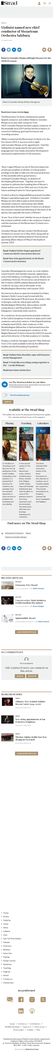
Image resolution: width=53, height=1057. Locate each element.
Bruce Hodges (38, 606)
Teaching (26, 423)
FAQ (38, 1030)
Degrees (6, 971)
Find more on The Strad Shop (27, 523)
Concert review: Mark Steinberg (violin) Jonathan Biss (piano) (30, 601)
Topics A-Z (26, 1027)
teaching (36, 414)
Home (6, 913)
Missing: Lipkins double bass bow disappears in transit (31, 738)
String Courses (9, 960)
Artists (6, 916)
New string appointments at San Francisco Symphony (30, 720)
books (42, 414)
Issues (5, 924)
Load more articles (26, 632)
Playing (9, 423)
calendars (16, 417)
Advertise (7, 964)
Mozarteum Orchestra (14, 533)
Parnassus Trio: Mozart (26, 585)
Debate (6, 942)
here (26, 112)
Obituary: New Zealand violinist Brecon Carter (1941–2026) (30, 702)
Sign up (7, 402)
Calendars (43, 423)
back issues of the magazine (34, 417)
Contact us (7, 979)
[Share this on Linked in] (14, 50)
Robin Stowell (38, 588)
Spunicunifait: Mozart (25, 618)
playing (26, 414)
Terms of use (39, 1027)
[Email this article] (19, 50)
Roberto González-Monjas (15, 537)
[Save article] (49, 50)
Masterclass (8, 982)
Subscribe (7, 953)
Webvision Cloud (32, 1049)
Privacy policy (18, 1030)
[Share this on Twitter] (9, 50)
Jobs (5, 935)
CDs (9, 417)
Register (32, 676)
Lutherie (6, 931)
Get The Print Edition (12, 938)
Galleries (7, 920)
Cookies (30, 1030)
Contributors (35, 1024)
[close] (51, 44)
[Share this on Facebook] (3, 50)
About (6, 975)
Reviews (6, 949)
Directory (7, 946)
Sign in (18, 44)
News (3, 23)
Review (18, 582)
